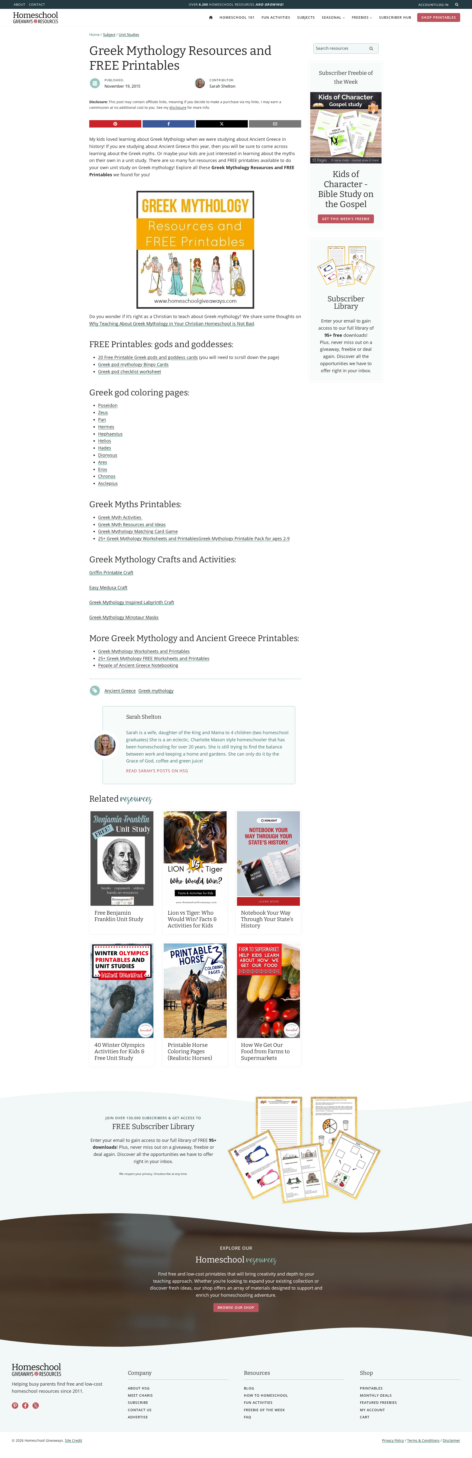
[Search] (371, 48)
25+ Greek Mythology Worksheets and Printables (148, 538)
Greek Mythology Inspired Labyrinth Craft (131, 602)
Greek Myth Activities (120, 517)
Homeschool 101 (237, 17)
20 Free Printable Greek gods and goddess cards (148, 357)
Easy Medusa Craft (108, 587)
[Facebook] (169, 124)
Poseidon (108, 405)
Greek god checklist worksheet (129, 371)
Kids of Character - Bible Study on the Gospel (346, 189)
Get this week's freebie (346, 218)
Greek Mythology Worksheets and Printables (144, 651)
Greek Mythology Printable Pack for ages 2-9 (244, 538)
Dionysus (107, 455)
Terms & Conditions (423, 1440)
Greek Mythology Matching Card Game (138, 531)
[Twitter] (35, 1405)
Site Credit (73, 1440)
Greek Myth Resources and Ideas (132, 524)
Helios (104, 441)
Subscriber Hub (395, 17)
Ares (102, 462)
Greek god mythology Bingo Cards (133, 364)
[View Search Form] (456, 4)
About (19, 4)
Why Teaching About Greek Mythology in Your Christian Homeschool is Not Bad (171, 323)
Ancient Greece (120, 691)
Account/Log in (433, 4)
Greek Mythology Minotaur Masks (124, 617)
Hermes (106, 427)
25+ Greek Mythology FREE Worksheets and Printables (153, 658)
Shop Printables (438, 17)
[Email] (275, 124)
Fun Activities (276, 17)
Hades (104, 448)
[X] (222, 124)
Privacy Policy (393, 1440)
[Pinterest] (115, 124)
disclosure (177, 107)
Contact (37, 4)
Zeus (103, 412)
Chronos (107, 476)
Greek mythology (156, 691)
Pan (102, 419)
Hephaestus (110, 434)
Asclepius (108, 483)
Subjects (306, 17)
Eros (102, 469)
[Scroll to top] (455, 1443)
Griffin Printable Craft (111, 572)
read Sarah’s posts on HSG (157, 771)
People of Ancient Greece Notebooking (138, 665)
